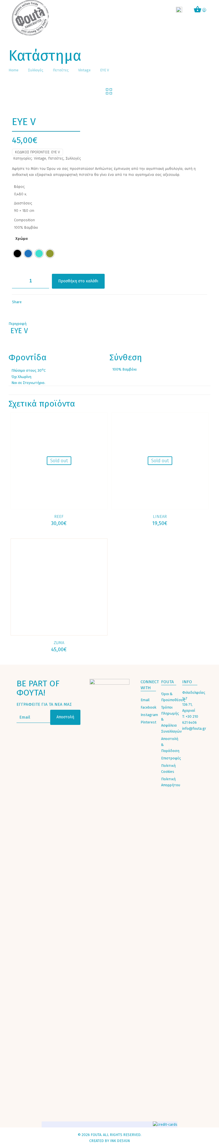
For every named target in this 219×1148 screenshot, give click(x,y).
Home (14, 70)
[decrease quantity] (18, 281)
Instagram (149, 715)
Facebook (148, 707)
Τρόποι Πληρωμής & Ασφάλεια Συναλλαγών (170, 719)
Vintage (84, 70)
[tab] (109, 324)
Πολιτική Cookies (168, 768)
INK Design (120, 1141)
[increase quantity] (43, 281)
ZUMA (59, 642)
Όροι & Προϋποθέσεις (170, 697)
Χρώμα (21, 238)
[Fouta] (30, 17)
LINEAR (160, 516)
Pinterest (148, 722)
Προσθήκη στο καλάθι (78, 281)
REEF (59, 516)
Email (145, 700)
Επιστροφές (170, 758)
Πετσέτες (61, 70)
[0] (197, 10)
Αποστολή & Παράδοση (170, 745)
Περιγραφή (18, 323)
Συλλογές (35, 70)
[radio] (17, 253)
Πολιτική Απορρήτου (170, 782)
